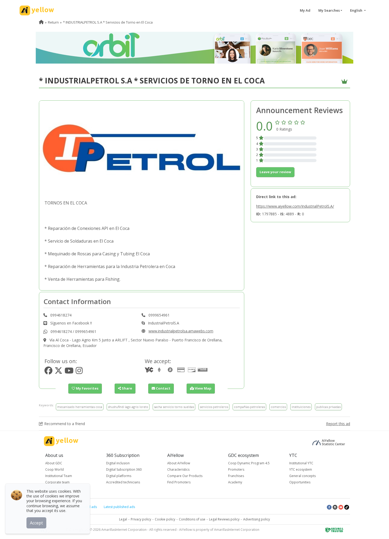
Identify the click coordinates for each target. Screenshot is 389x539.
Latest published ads (119, 507)
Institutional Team (58, 476)
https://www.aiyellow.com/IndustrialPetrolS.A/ (295, 206)
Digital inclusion (118, 463)
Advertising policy (256, 519)
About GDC (53, 463)
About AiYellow (178, 463)
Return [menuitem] (53, 22)
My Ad (305, 10)
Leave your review (275, 172)
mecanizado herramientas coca (79, 407)
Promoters (236, 469)
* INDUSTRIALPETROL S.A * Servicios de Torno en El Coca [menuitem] (108, 22)
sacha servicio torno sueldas (174, 407)
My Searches (329, 10)
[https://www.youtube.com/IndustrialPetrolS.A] (69, 372)
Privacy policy (141, 519)
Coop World (54, 469)
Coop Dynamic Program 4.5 (249, 463)
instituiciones (301, 407)
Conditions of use (192, 519)
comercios (278, 407)
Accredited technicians (123, 482)
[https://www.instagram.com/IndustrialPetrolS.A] (79, 372)
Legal (123, 519)
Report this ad (338, 423)
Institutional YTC (301, 463)
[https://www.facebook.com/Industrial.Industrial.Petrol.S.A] (48, 372)
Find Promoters (179, 482)
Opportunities (299, 482)
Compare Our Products (184, 476)
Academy (235, 482)
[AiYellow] (61, 441)
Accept (36, 523)
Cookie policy (165, 519)
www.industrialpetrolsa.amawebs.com (180, 330)
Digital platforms (118, 476)
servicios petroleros (214, 407)
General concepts (302, 476)
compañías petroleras (249, 407)
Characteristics (178, 469)
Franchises (236, 476)
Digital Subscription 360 (124, 469)
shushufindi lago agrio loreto (128, 407)
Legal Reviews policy (224, 519)
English (356, 10)
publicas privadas (328, 407)
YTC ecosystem (300, 469)
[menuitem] (41, 22)
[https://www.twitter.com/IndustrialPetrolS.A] (58, 372)
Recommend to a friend (64, 423)
